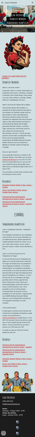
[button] (2, 2)
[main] (17, 18)
